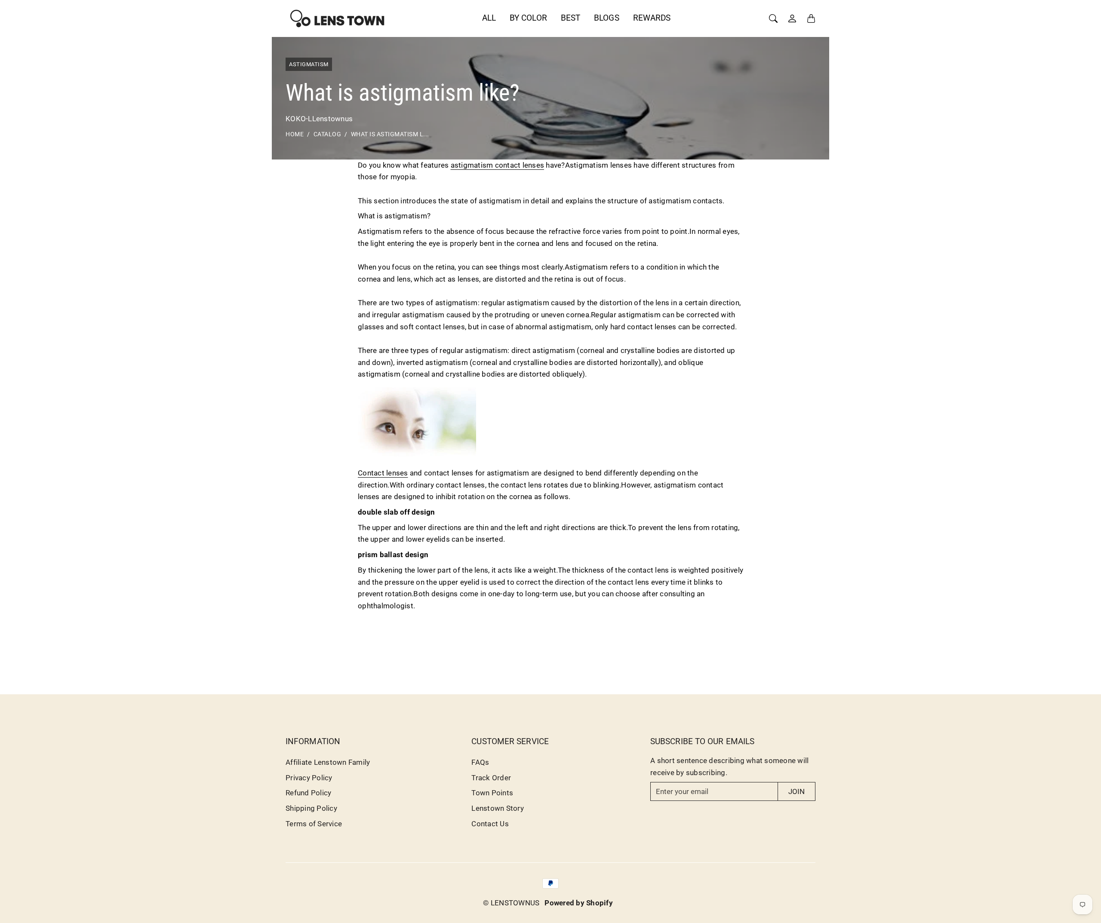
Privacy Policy (309, 777)
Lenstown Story (497, 808)
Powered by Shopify (578, 902)
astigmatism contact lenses (497, 165)
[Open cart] (811, 18)
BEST (570, 18)
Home (295, 134)
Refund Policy (308, 792)
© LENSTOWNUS (511, 902)
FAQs (480, 762)
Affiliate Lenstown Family (328, 762)
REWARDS (652, 18)
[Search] (773, 18)
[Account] (792, 18)
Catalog (327, 134)
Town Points (492, 792)
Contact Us (490, 823)
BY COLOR (528, 18)
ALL (489, 18)
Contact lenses (383, 473)
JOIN (796, 791)
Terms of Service (314, 823)
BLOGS (606, 18)
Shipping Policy (311, 808)
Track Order (491, 777)
